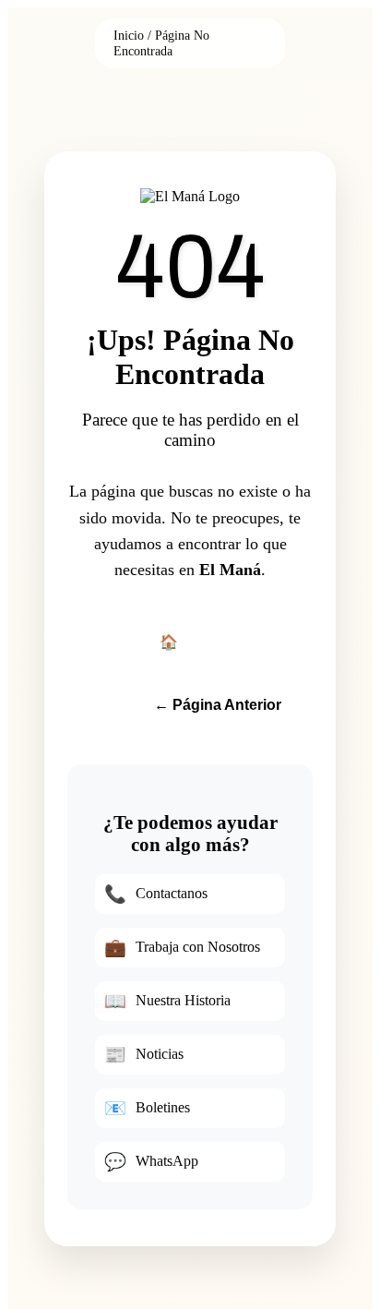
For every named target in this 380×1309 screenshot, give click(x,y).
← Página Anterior (217, 705)
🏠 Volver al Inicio (218, 642)
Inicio (128, 35)
